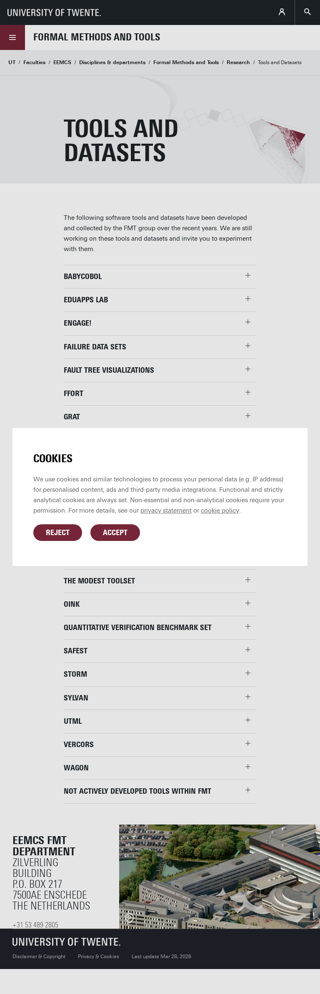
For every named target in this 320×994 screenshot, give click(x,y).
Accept (115, 532)
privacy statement (166, 510)
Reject (58, 532)
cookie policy (220, 510)
